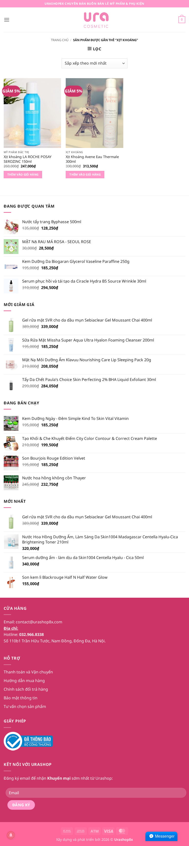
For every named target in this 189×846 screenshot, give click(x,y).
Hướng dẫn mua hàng (24, 680)
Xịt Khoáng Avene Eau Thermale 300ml (92, 159)
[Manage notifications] (11, 835)
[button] (7, 20)
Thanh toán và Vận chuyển (28, 672)
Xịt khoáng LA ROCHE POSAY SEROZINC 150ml (27, 159)
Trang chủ (59, 40)
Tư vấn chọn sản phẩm (25, 706)
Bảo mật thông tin (20, 698)
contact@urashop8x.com (39, 622)
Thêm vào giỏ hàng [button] (23, 174)
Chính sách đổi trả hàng (26, 689)
